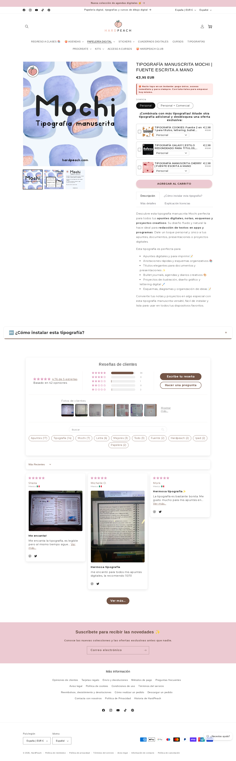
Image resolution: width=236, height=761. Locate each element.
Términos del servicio (151, 686)
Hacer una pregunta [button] (181, 385)
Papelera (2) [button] (118, 445)
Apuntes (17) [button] (39, 438)
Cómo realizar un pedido (129, 692)
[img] (37, 478)
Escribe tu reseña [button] (181, 376)
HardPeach (36, 753)
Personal (146, 105)
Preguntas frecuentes (168, 680)
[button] (27, 26)
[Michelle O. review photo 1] (118, 527)
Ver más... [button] (159, 503)
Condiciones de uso (123, 686)
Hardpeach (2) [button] (180, 438)
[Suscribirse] (145, 650)
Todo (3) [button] (139, 438)
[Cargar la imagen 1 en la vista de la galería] (33, 179)
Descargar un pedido (160, 692)
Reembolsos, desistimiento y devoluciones (86, 692)
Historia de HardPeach (147, 698)
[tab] (147, 196)
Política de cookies (97, 686)
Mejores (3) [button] (120, 438)
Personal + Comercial (175, 105)
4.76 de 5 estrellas (64, 379)
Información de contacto (142, 753)
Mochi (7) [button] (84, 438)
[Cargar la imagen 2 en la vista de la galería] (54, 179)
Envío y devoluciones (115, 680)
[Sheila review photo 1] (56, 511)
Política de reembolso (55, 753)
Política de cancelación (169, 753)
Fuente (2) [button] (157, 438)
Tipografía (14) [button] (63, 438)
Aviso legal (75, 686)
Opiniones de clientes (65, 680)
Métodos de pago (141, 680)
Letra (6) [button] (101, 438)
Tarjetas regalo (90, 680)
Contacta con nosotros (88, 698)
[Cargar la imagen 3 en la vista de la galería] (75, 179)
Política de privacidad (79, 753)
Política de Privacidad (118, 698)
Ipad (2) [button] (200, 438)
